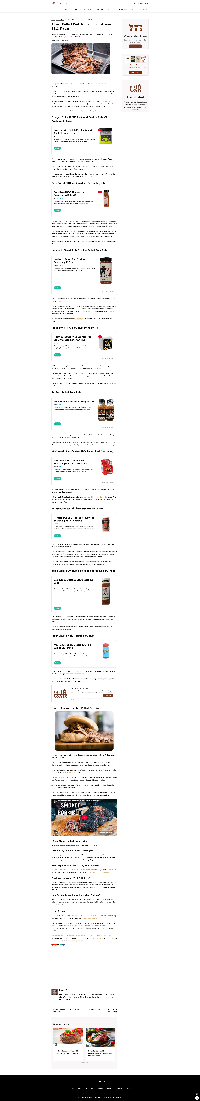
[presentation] (68, 1037)
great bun (56, 941)
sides (112, 899)
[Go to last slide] (56, 1044)
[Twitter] (100, 1081)
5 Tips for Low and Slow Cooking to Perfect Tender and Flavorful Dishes (100, 1053)
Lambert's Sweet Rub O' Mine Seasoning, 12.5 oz (69, 261)
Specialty (120, 1088)
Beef (86, 1088)
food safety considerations (99, 872)
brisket (71, 772)
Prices (66, 9)
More (128, 1088)
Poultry (100, 1088)
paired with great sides (76, 941)
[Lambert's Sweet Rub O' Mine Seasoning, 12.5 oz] (106, 284)
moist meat (111, 938)
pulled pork (109, 101)
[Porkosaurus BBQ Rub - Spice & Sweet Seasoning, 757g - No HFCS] (106, 532)
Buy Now (57, 148)
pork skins (88, 176)
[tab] (82, 1062)
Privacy (87, 1097)
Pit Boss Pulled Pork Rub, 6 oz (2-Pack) (74, 401)
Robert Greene (55, 40)
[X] (58, 945)
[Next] (112, 1044)
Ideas (75, 9)
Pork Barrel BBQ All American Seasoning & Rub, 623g (69, 194)
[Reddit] (55, 945)
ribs (66, 772)
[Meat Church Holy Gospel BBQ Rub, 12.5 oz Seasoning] (106, 659)
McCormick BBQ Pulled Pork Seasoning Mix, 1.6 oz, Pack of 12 (71, 462)
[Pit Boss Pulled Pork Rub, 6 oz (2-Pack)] (106, 420)
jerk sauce (103, 928)
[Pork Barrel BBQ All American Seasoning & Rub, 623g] (106, 206)
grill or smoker (79, 318)
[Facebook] (63, 945)
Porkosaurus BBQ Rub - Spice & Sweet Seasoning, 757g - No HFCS (74, 519)
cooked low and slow (90, 918)
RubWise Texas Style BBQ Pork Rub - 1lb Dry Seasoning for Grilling (73, 338)
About (146, 3)
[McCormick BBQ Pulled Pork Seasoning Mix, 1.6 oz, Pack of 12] (106, 475)
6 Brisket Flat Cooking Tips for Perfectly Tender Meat (65, 1009)
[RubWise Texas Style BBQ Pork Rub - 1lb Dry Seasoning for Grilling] (106, 351)
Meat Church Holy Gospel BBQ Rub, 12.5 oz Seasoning (72, 646)
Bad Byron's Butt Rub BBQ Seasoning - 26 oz (74, 581)
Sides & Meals (65, 40)
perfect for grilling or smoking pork (93, 497)
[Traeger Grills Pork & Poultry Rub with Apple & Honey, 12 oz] (106, 144)
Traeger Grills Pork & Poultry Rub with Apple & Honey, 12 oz (74, 131)
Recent (140, 3)
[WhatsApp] (61, 945)
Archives (94, 1097)
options (106, 923)
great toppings (98, 938)
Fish (92, 1088)
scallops (87, 241)
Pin (54, 45)
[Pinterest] (52, 945)
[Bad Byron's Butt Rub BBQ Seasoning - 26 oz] (106, 604)
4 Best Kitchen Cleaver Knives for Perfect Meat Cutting (102, 1009)
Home (135, 3)
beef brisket (85, 561)
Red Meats (109, 1088)
